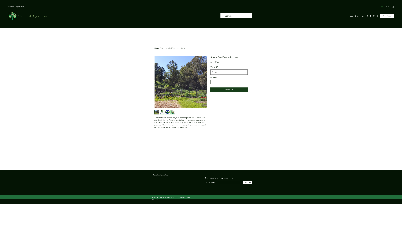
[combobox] (229, 72)
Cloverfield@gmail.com (161, 175)
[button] (392, 6)
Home (156, 48)
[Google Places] (370, 16)
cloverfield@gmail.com (16, 7)
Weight (214, 67)
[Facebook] (367, 16)
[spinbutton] (215, 82)
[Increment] (218, 82)
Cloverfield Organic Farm (32, 16)
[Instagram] (377, 16)
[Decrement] (212, 82)
